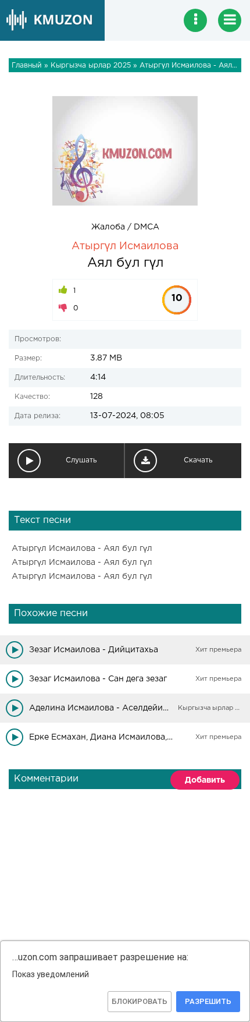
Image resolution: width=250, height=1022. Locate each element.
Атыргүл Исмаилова (125, 246)
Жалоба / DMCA (125, 227)
